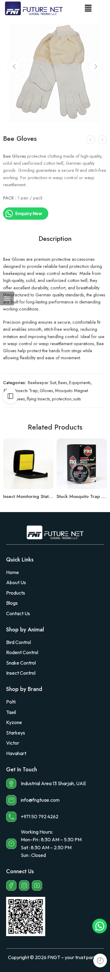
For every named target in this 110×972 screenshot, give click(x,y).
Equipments (80, 382)
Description (55, 238)
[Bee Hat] (90, 139)
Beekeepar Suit (42, 382)
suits (77, 398)
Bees (62, 382)
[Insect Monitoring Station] (28, 463)
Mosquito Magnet (71, 390)
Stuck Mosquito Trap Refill (82, 496)
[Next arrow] (95, 66)
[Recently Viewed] (100, 960)
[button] (88, 8)
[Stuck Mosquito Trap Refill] (82, 463)
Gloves (46, 390)
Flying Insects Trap (21, 390)
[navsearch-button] (97, 8)
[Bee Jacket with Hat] (102, 139)
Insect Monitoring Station (28, 496)
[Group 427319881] (55, 73)
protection (62, 398)
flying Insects (38, 398)
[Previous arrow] (14, 66)
